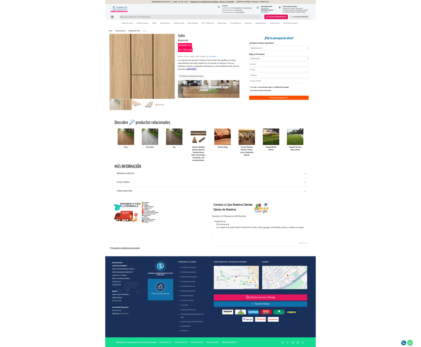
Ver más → (214, 57)
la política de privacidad (281, 87)
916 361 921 (239, 8)
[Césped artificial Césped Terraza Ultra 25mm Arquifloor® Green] (295, 137)
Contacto (225, 6)
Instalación (184, 330)
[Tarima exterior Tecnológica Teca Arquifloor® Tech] (126, 137)
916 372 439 (247, 8)
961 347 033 (240, 12)
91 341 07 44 (181, 342)
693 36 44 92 (124, 313)
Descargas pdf (186, 326)
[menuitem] (128, 23)
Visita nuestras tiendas (295, 9)
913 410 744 (238, 10)
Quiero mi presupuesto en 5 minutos (160, 274)
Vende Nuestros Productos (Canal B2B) (192, 315)
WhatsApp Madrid (266, 7)
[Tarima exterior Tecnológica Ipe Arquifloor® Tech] (174, 137)
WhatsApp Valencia (267, 11)
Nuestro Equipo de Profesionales (192, 321)
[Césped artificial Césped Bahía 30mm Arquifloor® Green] (271, 137)
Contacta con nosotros (188, 267)
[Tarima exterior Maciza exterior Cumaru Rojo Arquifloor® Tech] (222, 137)
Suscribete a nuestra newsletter (261, 90)
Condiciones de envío (188, 286)
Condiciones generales (188, 272)
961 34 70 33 (212, 342)
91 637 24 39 (196, 342)
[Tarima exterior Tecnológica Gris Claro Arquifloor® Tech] (150, 137)
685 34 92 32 (230, 342)
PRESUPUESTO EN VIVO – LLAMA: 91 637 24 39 (170, 2)
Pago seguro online (160, 294)
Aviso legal (184, 305)
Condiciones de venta (188, 281)
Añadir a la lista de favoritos (192, 76)
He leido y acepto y (270, 87)
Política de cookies (187, 295)
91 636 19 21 (165, 342)
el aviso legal (267, 87)
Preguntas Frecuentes (188, 310)
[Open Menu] (112, 17)
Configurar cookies (187, 300)
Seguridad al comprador (189, 277)
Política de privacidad (188, 291)
